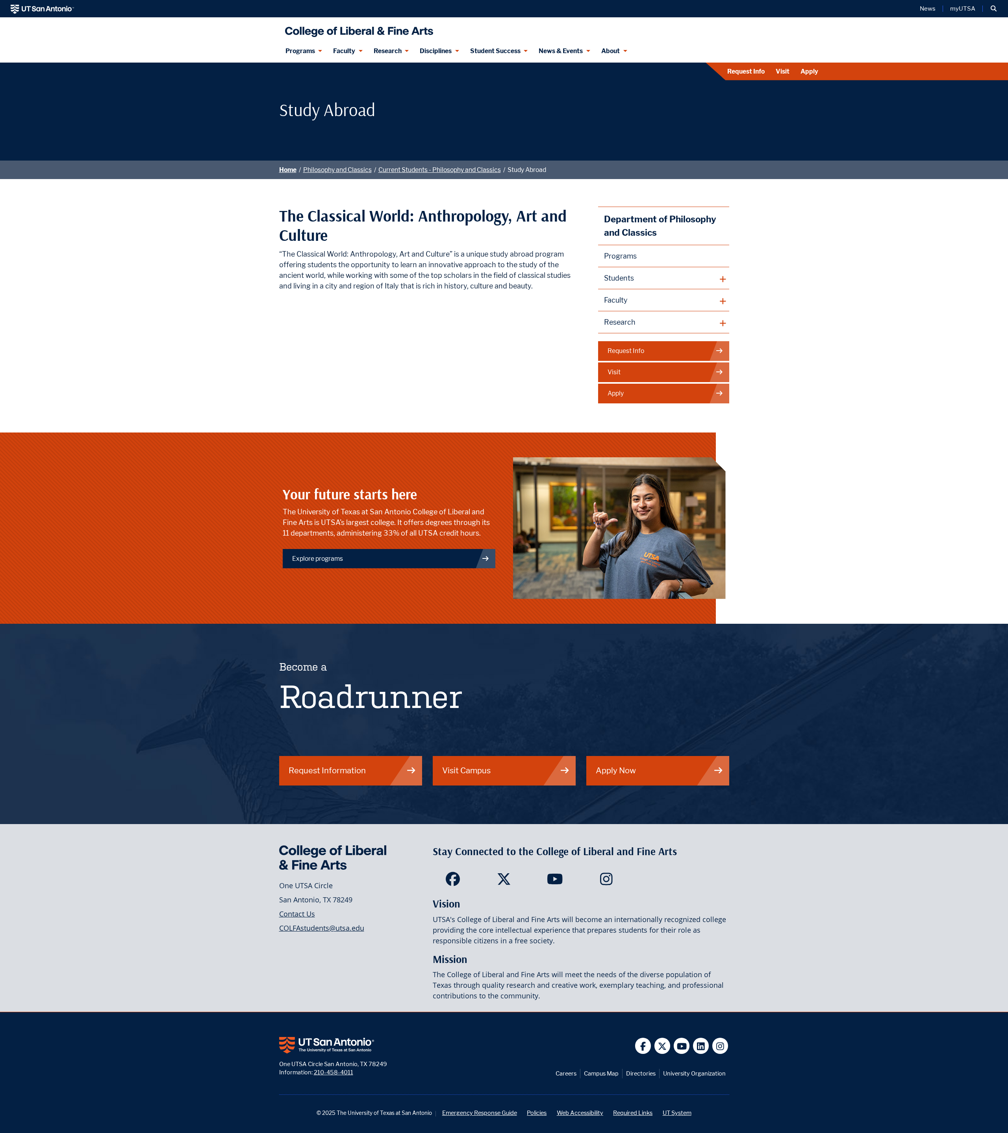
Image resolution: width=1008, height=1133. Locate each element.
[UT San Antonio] (42, 9)
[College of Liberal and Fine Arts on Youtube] (555, 881)
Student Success (495, 51)
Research (388, 51)
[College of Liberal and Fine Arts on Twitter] (504, 881)
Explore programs (317, 558)
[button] (993, 9)
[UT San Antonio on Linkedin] (701, 1046)
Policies (537, 1112)
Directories (641, 1073)
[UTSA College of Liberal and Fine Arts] (357, 28)
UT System (677, 1112)
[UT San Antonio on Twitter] (662, 1046)
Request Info (746, 71)
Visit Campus (466, 770)
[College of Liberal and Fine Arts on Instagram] (606, 881)
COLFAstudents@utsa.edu (321, 928)
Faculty (344, 51)
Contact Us (297, 914)
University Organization (694, 1073)
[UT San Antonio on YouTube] (682, 1046)
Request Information (327, 770)
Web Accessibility (580, 1112)
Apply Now (616, 770)
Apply (809, 71)
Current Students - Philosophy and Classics (439, 170)
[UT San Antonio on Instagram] (720, 1046)
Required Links (632, 1112)
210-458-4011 (333, 1072)
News (928, 9)
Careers (566, 1073)
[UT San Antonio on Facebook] (643, 1046)
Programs (300, 51)
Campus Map (601, 1073)
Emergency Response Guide (479, 1112)
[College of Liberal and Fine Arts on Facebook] (452, 881)
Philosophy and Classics (337, 170)
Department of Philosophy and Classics (660, 226)
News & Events (561, 51)
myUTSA (962, 9)
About (610, 51)
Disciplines (436, 51)
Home (287, 170)
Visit (782, 71)
